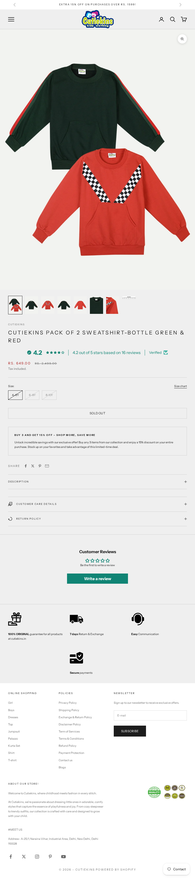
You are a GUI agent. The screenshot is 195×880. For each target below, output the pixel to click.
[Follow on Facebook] (10, 856)
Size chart (180, 386)
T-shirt (12, 760)
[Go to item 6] (96, 305)
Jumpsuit (14, 731)
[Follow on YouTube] (63, 856)
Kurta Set (14, 745)
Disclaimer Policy (70, 724)
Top (10, 724)
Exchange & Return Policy (75, 717)
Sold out (97, 413)
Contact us (65, 760)
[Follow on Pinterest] (50, 856)
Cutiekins (16, 324)
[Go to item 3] (48, 305)
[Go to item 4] (64, 305)
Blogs (62, 767)
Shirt (11, 753)
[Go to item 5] (80, 305)
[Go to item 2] (31, 305)
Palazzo (13, 738)
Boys (11, 710)
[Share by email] (47, 466)
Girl (10, 703)
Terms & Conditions (71, 738)
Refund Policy (67, 745)
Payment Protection (71, 753)
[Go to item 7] (113, 305)
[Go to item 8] (129, 297)
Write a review (97, 578)
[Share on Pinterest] (40, 466)
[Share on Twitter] (33, 466)
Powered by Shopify (116, 869)
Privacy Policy (68, 703)
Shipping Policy (69, 710)
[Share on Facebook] (26, 466)
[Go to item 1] (15, 305)
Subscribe (130, 731)
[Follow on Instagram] (37, 856)
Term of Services (69, 731)
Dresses (13, 717)
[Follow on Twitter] (23, 856)
